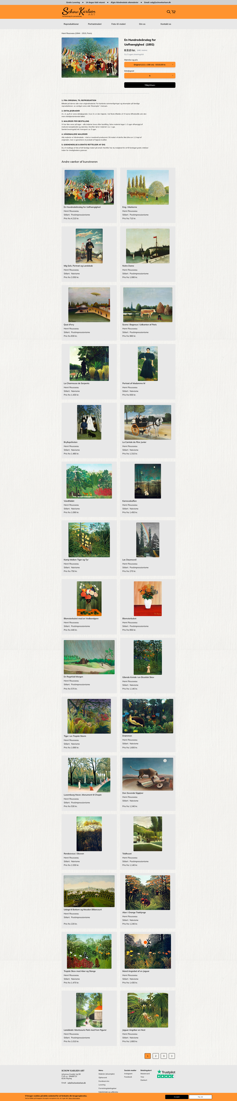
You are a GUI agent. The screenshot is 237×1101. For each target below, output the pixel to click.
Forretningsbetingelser (107, 1088)
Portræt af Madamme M (133, 383)
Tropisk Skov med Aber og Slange (80, 971)
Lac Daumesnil (129, 559)
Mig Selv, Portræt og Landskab (78, 265)
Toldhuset (127, 853)
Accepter (177, 1097)
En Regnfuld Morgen (73, 676)
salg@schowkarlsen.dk (160, 2)
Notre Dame (128, 265)
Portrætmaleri (95, 24)
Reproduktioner (71, 24)
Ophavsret (103, 1077)
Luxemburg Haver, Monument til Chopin (83, 794)
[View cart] (173, 12)
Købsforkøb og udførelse (108, 1092)
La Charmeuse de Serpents (76, 383)
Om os (142, 24)
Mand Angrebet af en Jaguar (135, 971)
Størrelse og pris (131, 60)
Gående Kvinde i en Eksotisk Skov (138, 677)
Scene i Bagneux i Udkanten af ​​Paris (139, 324)
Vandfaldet (69, 501)
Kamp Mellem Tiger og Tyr (76, 559)
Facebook (128, 1077)
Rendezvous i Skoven (74, 853)
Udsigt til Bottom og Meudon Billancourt (83, 909)
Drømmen (127, 735)
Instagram (128, 1073)
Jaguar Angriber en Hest (133, 1030)
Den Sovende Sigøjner (132, 793)
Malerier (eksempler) (107, 1074)
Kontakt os (166, 24)
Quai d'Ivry (69, 324)
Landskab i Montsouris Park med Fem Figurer (85, 1030)
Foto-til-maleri (118, 24)
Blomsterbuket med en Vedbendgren (81, 618)
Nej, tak (200, 1097)
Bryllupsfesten (70, 442)
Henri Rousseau (77, 33)
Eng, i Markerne (129, 207)
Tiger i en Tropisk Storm (75, 736)
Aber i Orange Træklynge (134, 912)
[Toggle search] (169, 12)
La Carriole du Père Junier (134, 442)
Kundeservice (104, 1081)
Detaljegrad (129, 71)
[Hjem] (79, 12)
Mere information (74, 1098)
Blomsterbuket (129, 618)
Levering (102, 1085)
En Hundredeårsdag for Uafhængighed (82, 207)
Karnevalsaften (129, 501)
